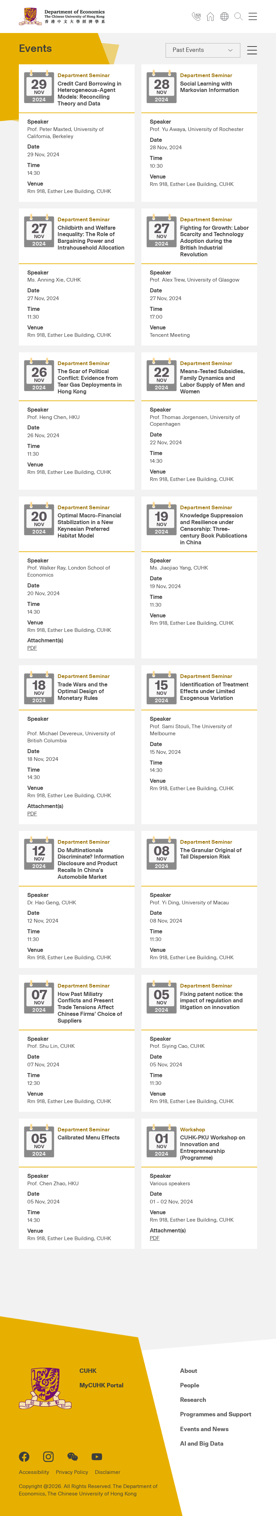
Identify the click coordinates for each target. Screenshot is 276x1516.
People (189, 1386)
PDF (32, 648)
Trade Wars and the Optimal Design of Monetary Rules (82, 691)
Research (193, 1400)
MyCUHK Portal (101, 1386)
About (188, 1371)
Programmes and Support (215, 1415)
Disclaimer (107, 1472)
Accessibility (34, 1472)
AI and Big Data (201, 1444)
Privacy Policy (72, 1472)
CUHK (88, 1371)
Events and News (204, 1429)
